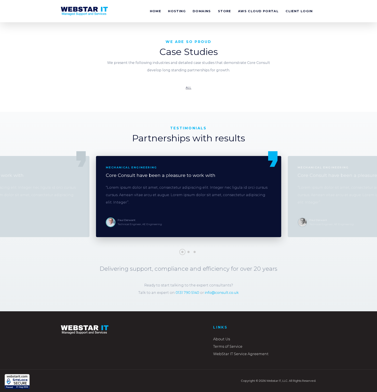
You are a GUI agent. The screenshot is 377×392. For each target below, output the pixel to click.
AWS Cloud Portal (258, 11)
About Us (221, 339)
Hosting (177, 11)
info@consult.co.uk (222, 293)
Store (224, 11)
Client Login (299, 11)
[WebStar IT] (84, 11)
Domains (202, 11)
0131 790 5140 (187, 293)
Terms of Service (227, 346)
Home (155, 11)
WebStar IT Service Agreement (241, 354)
